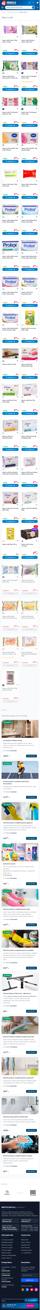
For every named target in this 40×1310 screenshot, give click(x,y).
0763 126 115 (25, 1221)
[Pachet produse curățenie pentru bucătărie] (20, 950)
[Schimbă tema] (38, 3)
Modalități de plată (7, 1242)
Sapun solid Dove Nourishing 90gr (7, 437)
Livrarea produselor (7, 1240)
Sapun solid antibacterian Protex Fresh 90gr (29, 221)
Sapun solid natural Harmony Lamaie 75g (27, 617)
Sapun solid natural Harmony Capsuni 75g (9, 653)
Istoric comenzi (25, 1242)
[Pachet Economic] (20, 865)
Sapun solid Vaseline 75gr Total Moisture (10, 149)
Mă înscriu (29, 1280)
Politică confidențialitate (8, 1255)
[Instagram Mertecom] (36, 1289)
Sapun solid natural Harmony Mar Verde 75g (9, 77)
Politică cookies (6, 1253)
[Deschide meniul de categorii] (2, 7)
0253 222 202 (6, 1221)
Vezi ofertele (30, 1305)
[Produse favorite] (33, 3)
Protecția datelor (6, 1250)
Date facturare (25, 1247)
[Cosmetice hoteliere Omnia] (20, 739)
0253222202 (5, 1271)
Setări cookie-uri (6, 1258)
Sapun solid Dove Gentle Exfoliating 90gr (28, 437)
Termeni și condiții (6, 1247)
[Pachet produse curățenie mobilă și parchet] (20, 1035)
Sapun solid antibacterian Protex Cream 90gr (10, 293)
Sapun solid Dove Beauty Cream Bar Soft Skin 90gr (10, 473)
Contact (4, 1287)
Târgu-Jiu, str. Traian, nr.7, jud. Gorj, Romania (9, 1228)
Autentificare (27, 1253)
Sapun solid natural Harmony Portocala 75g (9, 617)
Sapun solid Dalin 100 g (9, 544)
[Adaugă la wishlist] (17, 36)
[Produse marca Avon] (19, 1193)
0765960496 (5, 1275)
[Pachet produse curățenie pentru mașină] (20, 1154)
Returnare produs (6, 1245)
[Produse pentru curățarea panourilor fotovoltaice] (20, 780)
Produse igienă (12, 12)
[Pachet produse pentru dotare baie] (20, 1114)
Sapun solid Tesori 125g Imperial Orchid (9, 689)
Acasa (3, 12)
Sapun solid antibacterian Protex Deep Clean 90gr (29, 257)
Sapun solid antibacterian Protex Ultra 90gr (10, 257)
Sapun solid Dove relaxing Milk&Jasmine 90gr (29, 473)
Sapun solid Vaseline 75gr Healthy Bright (29, 149)
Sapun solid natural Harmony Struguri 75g (28, 581)
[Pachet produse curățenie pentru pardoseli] (20, 1075)
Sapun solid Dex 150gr (9, 364)
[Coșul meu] (38, 7)
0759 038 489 (6, 1281)
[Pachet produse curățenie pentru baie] (20, 908)
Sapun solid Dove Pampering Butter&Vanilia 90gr (29, 653)
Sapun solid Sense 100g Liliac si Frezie (9, 41)
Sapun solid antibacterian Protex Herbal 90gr (10, 221)
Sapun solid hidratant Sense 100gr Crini (27, 41)
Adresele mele (25, 1245)
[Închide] (36, 1306)
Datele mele (24, 1240)
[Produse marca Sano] (33, 1193)
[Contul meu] (29, 3)
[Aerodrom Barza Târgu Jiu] (22, 1289)
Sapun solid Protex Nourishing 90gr (27, 293)
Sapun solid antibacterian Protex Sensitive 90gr (10, 329)
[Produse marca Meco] (7, 1193)
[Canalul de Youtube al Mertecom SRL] (31, 1289)
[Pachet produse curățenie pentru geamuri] (20, 821)
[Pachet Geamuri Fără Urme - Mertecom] (20, 993)
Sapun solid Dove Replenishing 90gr (27, 365)
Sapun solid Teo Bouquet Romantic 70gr (10, 113)
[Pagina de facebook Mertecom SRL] (27, 1289)
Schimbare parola (26, 1250)
